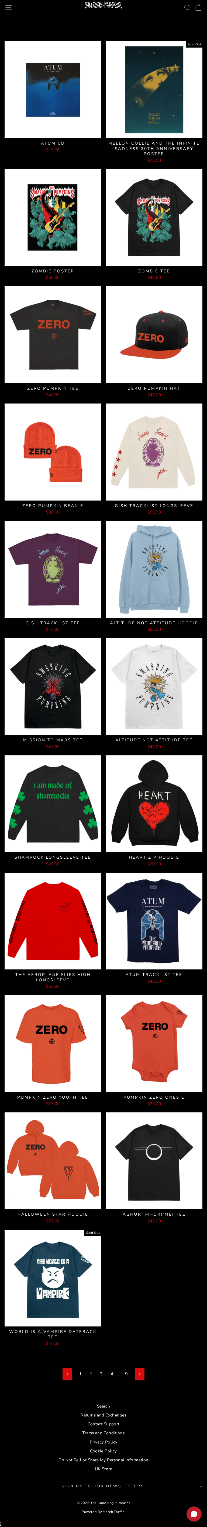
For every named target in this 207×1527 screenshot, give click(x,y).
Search (103, 1406)
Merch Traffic (113, 1511)
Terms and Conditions (103, 1433)
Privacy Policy (104, 1442)
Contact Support (103, 1424)
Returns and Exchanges (103, 1415)
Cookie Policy (103, 1451)
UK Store (103, 1469)
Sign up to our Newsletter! (102, 1486)
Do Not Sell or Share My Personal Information (103, 1460)
